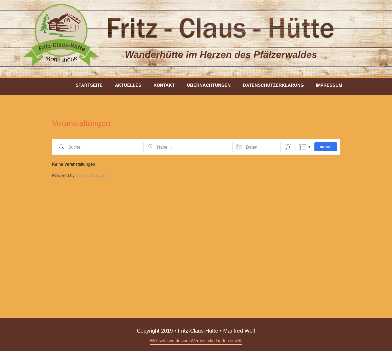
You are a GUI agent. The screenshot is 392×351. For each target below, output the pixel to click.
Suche (325, 147)
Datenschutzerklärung (273, 85)
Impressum (329, 85)
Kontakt (164, 85)
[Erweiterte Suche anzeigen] (288, 147)
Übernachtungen (209, 85)
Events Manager (91, 175)
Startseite (89, 85)
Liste (302, 147)
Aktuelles (128, 85)
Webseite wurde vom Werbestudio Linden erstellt (196, 340)
